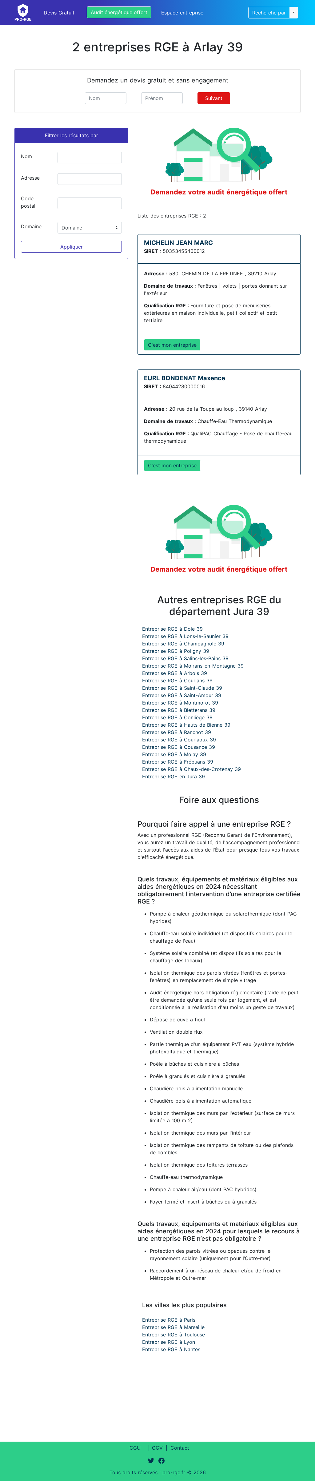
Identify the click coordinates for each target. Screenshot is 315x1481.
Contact (179, 1448)
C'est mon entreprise (172, 345)
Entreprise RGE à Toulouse (173, 1334)
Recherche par (269, 13)
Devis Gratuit (59, 13)
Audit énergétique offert (119, 12)
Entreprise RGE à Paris (168, 1320)
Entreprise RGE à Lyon (168, 1342)
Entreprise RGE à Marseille (173, 1327)
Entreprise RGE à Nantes (171, 1349)
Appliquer (71, 247)
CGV (157, 1448)
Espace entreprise (182, 13)
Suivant (213, 98)
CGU (135, 1448)
